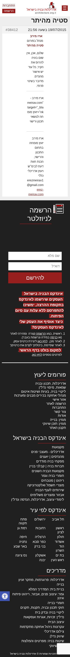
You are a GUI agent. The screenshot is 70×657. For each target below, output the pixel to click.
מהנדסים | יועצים (52, 457)
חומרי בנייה (56, 603)
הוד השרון (60, 548)
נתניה (23, 542)
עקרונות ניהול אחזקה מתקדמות (42, 627)
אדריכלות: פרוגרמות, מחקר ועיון (41, 580)
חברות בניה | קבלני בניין (46, 466)
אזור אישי (59, 399)
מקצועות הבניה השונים (48, 471)
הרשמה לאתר (56, 404)
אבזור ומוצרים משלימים (47, 495)
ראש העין (57, 560)
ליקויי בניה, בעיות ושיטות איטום (43, 391)
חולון (60, 537)
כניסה (53, 337)
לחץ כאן (42, 341)
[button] (5, 596)
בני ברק (40, 546)
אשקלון (40, 555)
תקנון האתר (57, 428)
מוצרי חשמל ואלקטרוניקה (45, 485)
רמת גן (22, 528)
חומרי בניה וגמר (52, 476)
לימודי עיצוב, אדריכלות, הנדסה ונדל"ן (37, 499)
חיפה (23, 537)
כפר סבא (39, 542)
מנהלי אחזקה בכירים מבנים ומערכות (40, 395)
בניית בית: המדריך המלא (46, 589)
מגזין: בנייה (58, 420)
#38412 (12, 30)
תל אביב (58, 519)
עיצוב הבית (56, 622)
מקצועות (58, 447)
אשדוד (59, 542)
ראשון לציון (60, 530)
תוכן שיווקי (56, 646)
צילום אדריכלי (54, 631)
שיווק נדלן (57, 636)
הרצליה (40, 537)
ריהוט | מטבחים (52, 480)
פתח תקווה (23, 521)
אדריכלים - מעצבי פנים (47, 452)
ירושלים (40, 519)
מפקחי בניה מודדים (50, 461)
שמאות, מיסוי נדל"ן (52, 387)
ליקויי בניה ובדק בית (49, 612)
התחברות (9, 5)
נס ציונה (21, 555)
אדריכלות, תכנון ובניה (50, 383)
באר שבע (20, 546)
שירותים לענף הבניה (49, 490)
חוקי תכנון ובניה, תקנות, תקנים (42, 607)
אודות (62, 415)
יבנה (42, 560)
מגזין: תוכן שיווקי (54, 424)
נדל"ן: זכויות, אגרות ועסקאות (44, 617)
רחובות (40, 528)
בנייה (60, 584)
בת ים (60, 555)
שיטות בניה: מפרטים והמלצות (42, 641)
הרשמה (9, 10)
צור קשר (60, 412)
